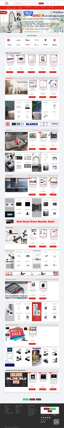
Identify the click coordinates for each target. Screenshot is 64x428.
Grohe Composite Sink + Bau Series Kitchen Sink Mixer (33, 335)
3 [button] (31, 30)
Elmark (56, 227)
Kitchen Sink (40, 130)
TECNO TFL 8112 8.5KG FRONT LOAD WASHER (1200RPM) (43, 290)
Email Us (49, 411)
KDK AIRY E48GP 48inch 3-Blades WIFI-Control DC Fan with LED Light (54, 238)
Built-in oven (45, 175)
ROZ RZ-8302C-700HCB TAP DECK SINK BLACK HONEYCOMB (54, 141)
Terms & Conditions (31, 414)
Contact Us (39, 399)
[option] (32, 21)
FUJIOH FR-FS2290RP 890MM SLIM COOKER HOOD (33, 186)
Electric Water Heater (42, 78)
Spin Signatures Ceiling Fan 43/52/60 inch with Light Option (33, 238)
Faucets (37, 78)
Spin (42, 227)
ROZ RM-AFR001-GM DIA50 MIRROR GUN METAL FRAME (21, 64)
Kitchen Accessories (54, 130)
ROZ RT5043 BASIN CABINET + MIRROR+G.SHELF (33, 89)
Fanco (47, 227)
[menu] (32, 8)
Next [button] (60, 65)
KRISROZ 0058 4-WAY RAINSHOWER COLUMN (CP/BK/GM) (43, 89)
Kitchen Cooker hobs (31, 175)
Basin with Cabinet (26, 78)
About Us (6, 407)
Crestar (39, 227)
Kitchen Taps (35, 130)
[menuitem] (8, 7)
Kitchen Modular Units (46, 130)
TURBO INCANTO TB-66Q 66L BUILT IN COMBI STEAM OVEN (33, 381)
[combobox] (29, 3)
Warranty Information (31, 408)
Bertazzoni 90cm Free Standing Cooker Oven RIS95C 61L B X (43, 186)
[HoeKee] (6, 3)
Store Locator (32, 399)
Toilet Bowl (16, 78)
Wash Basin (20, 78)
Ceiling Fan (17, 411)
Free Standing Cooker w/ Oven (52, 175)
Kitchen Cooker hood (39, 175)
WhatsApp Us (25, 399)
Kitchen (17, 408)
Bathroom (17, 407)
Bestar (53, 227)
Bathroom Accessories (53, 78)
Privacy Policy (30, 415)
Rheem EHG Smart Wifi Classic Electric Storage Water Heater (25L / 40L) (54, 89)
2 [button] (30, 30)
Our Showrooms (7, 408)
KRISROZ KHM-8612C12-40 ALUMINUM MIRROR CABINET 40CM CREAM (32, 64)
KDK (44, 227)
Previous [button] (4, 65)
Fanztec (50, 227)
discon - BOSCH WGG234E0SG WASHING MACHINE (33, 290)
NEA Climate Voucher (31, 411)
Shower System (32, 78)
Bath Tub (48, 78)
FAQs (29, 407)
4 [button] (32, 30)
